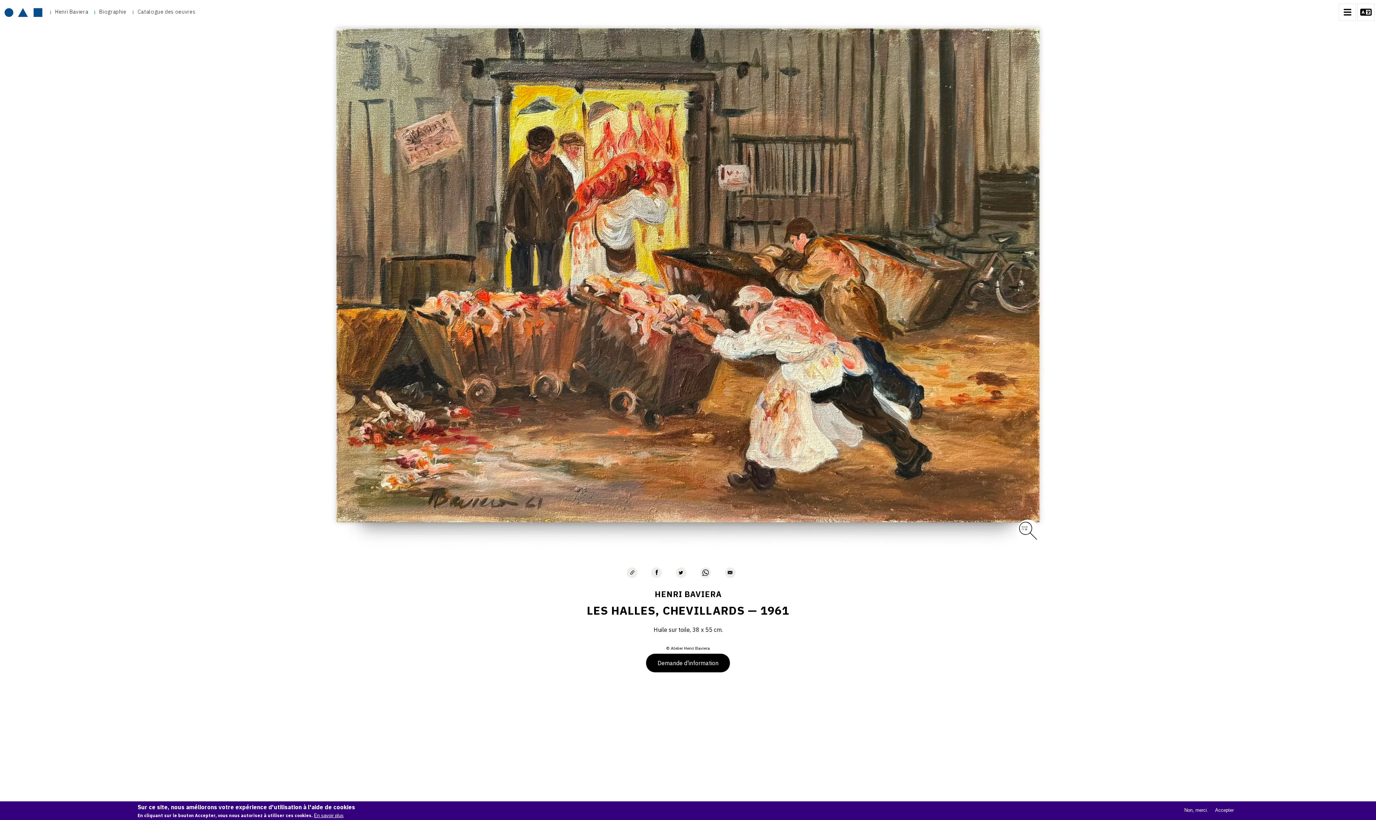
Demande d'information (688, 663)
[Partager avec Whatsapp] (705, 572)
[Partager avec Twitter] (681, 572)
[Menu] (1347, 12)
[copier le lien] (632, 572)
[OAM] (23, 12)
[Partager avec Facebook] (656, 572)
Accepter (1224, 810)
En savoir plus (329, 815)
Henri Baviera (71, 11)
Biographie (112, 11)
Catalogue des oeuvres (166, 11)
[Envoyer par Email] (730, 572)
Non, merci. (1196, 810)
